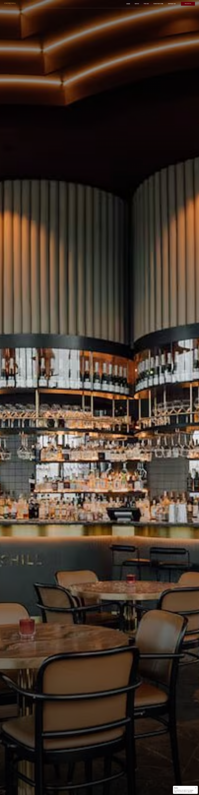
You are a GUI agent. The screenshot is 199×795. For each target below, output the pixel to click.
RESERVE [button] (188, 3)
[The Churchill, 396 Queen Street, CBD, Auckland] (10, 4)
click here (190, 791)
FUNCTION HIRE (158, 3)
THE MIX (146, 3)
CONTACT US (172, 3)
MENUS (137, 3)
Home (128, 3)
